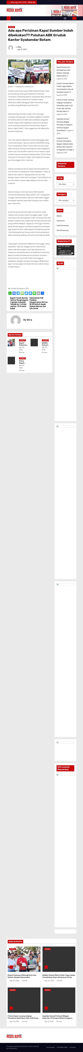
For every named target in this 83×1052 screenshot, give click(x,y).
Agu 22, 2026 (15, 981)
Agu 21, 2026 (49, 1021)
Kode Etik (73, 1047)
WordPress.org (62, 230)
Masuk (59, 216)
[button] (69, 18)
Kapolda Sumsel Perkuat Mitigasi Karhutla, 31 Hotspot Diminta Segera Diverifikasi (64, 125)
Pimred (24, 981)
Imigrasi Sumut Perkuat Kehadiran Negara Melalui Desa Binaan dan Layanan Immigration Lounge (65, 144)
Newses (36, 1046)
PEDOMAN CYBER (62, 1047)
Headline (11, 27)
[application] (65, 250)
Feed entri (61, 221)
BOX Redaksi (50, 1047)
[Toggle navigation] (65, 18)
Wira (19, 47)
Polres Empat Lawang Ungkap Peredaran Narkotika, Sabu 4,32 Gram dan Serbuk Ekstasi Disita (65, 105)
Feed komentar (63, 225)
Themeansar (13, 1048)
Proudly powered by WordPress (17, 1046)
